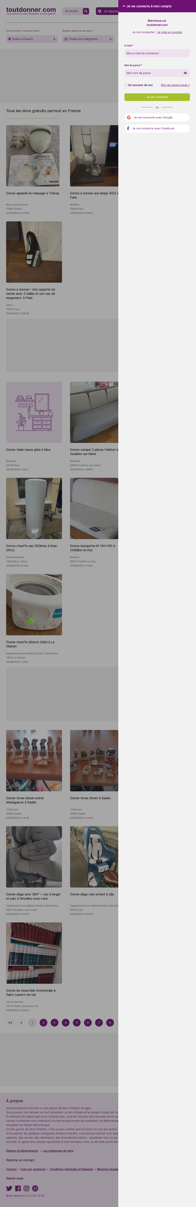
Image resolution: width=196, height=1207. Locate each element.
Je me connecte (157, 97)
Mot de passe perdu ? (175, 85)
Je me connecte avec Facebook (153, 128)
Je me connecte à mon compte (149, 6)
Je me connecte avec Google (153, 117)
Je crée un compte (169, 32)
